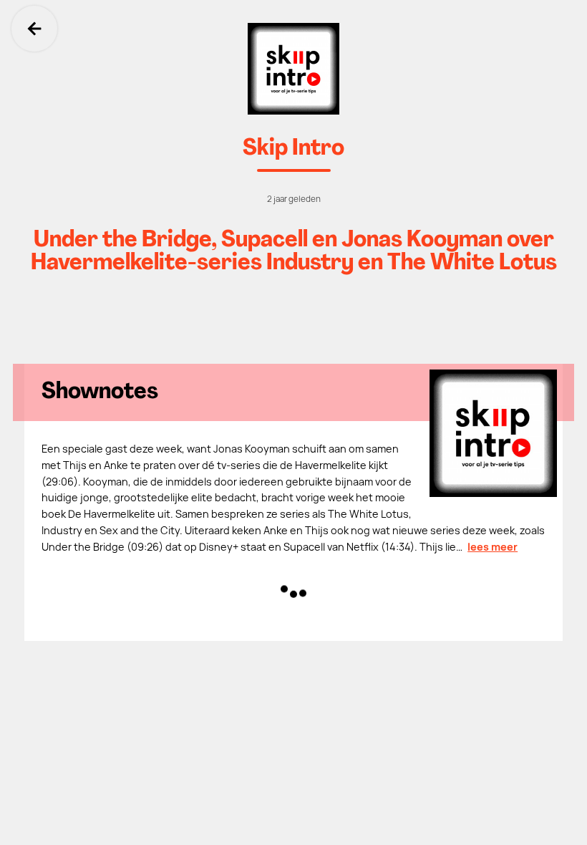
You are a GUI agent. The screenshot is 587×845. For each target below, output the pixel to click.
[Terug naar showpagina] (293, 69)
